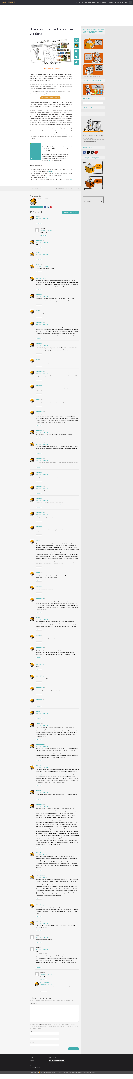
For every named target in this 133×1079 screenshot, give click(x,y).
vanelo (37, 310)
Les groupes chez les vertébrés (50, 97)
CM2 (86, 2)
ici (49, 160)
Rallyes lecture (119, 2)
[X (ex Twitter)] (92, 152)
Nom (31, 1031)
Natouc (37, 921)
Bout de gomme (44, 982)
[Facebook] (84, 152)
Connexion (32, 1062)
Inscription (32, 1060)
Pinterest (51, 207)
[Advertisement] (66, 15)
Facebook (45, 207)
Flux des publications (34, 1063)
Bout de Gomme (8, 2)
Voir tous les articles (36, 206)
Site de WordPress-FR (35, 1067)
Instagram (48, 207)
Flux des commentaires (35, 1065)
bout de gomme (40, 322)
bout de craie (39, 699)
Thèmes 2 (110, 2)
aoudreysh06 (39, 240)
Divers (126, 2)
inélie (37, 216)
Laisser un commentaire (70, 212)
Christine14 (38, 765)
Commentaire (33, 1003)
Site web (32, 1042)
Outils (99, 2)
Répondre (39, 223)
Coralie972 (38, 635)
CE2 (82, 2)
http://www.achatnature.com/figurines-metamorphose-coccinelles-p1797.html (56, 503)
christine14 (38, 723)
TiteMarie (38, 252)
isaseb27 (38, 572)
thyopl (37, 663)
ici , (58, 86)
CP (76, 2)
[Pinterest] (96, 152)
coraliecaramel (39, 675)
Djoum (37, 617)
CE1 (79, 2)
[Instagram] (88, 152)
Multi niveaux (92, 2)
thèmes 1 (104, 2)
